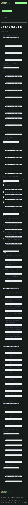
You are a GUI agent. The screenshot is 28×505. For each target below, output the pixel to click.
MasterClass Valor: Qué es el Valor (12, 437)
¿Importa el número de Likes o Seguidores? (13, 115)
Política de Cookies (22, 502)
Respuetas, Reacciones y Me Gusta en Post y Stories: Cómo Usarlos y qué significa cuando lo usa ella (12, 129)
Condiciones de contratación (14, 500)
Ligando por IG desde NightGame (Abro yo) (13, 350)
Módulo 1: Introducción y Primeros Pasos (11, 35)
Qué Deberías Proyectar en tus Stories (12, 192)
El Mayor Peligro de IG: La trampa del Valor (13, 442)
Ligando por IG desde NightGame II (12, 362)
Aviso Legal (3, 500)
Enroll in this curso (7, 10)
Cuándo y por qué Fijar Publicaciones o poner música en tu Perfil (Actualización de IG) (13, 169)
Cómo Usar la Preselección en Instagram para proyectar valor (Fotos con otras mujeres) (13, 101)
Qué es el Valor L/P (9, 452)
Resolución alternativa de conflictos (9, 502)
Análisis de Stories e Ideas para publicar (13, 197)
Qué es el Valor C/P (9, 447)
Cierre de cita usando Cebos (10, 393)
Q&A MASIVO (8, 478)
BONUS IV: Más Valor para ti (8, 465)
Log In (4, 12)
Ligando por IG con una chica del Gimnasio (13, 367)
